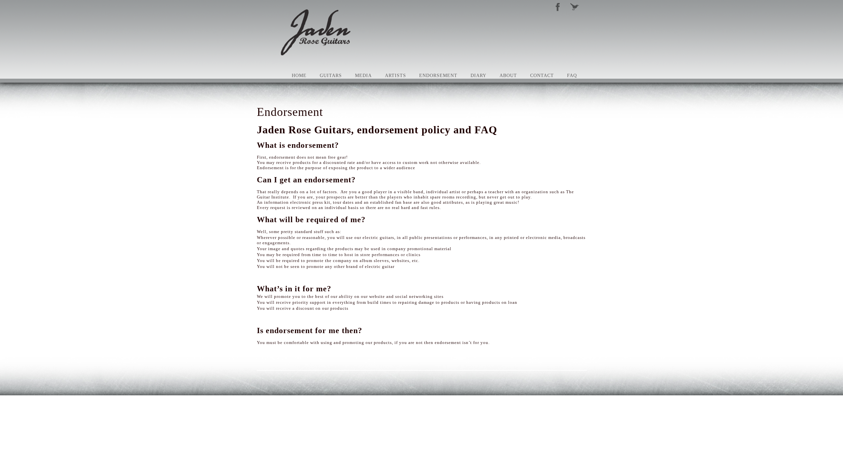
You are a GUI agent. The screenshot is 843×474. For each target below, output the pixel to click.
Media (363, 75)
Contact (542, 75)
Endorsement (438, 75)
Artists (395, 75)
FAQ (572, 75)
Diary (478, 75)
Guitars (331, 75)
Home (299, 75)
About (508, 75)
